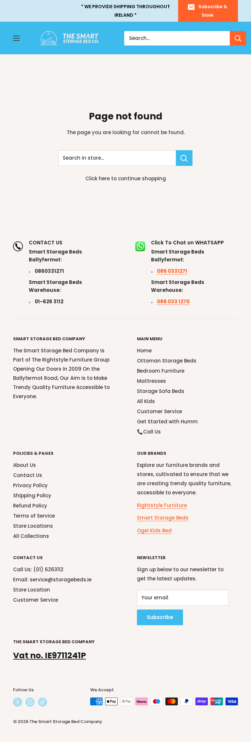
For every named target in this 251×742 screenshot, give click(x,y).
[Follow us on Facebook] (17, 702)
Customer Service (159, 411)
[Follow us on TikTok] (42, 702)
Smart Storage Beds (163, 517)
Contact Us (27, 475)
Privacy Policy (30, 485)
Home (144, 350)
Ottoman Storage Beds (166, 360)
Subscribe (160, 617)
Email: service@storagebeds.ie (52, 579)
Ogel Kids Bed (154, 530)
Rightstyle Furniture (162, 505)
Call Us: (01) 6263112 (38, 569)
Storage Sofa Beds (160, 391)
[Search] (238, 38)
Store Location (31, 589)
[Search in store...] (184, 158)
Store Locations (33, 525)
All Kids (146, 401)
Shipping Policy (32, 495)
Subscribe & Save (212, 10)
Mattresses (151, 381)
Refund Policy (30, 505)
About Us (24, 465)
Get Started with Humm (167, 421)
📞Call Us (149, 431)
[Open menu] (16, 38)
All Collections (31, 536)
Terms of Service (34, 515)
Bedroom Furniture (160, 370)
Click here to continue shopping (125, 178)
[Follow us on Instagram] (30, 702)
